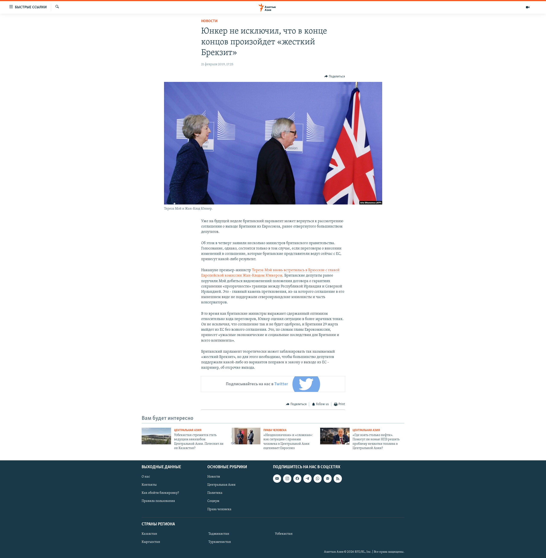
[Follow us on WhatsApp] (318, 478)
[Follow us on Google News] (328, 478)
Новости (209, 21)
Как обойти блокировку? (160, 493)
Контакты (149, 485)
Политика (214, 493)
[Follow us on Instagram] (287, 478)
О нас (146, 476)
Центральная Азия (188, 430)
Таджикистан (218, 534)
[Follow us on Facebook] (297, 478)
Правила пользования (158, 501)
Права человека (274, 430)
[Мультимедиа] (527, 7)
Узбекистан (284, 534)
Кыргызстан (151, 542)
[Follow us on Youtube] (277, 478)
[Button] (334, 76)
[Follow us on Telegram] (307, 478)
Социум (213, 501)
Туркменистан (219, 542)
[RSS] (338, 478)
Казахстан (149, 534)
